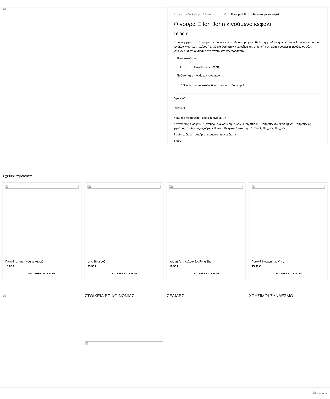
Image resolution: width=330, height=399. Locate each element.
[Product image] (124, 221)
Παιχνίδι (268, 128)
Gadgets (195, 124)
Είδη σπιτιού (250, 124)
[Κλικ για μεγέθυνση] (9, 160)
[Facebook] (7, 380)
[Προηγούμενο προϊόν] (313, 14)
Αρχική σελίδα (182, 14)
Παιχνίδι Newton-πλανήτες (268, 261)
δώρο (189, 134)
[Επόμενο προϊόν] (319, 14)
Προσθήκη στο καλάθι (205, 67)
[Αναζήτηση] (3, 3)
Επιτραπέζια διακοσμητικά (277, 124)
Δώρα (197, 14)
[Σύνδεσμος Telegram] (200, 140)
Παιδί (224, 14)
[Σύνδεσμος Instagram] (325, 3)
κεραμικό (212, 134)
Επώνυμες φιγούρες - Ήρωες (204, 128)
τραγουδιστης (228, 134)
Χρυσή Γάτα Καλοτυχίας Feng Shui (190, 261)
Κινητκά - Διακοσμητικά (238, 128)
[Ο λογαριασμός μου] (295, 3)
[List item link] (124, 305)
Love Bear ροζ (96, 261)
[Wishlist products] (9, 3)
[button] (42, 273)
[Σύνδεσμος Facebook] (321, 3)
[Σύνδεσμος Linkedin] (196, 140)
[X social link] (188, 140)
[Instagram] (16, 380)
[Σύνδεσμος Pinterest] (192, 140)
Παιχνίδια (281, 128)
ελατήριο (200, 134)
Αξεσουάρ (211, 14)
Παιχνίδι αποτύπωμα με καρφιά (24, 261)
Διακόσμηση (224, 124)
